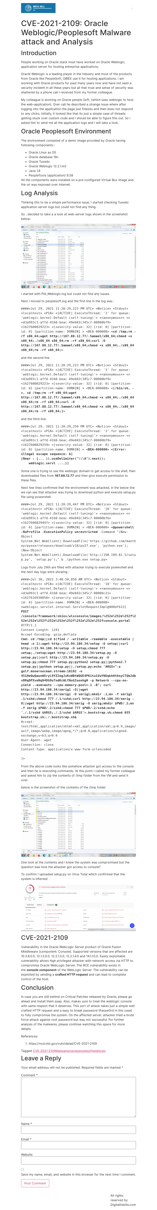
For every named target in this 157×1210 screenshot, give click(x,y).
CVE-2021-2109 (44, 1051)
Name (26, 1123)
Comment (29, 1075)
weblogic (99, 1051)
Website (27, 1154)
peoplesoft (85, 1051)
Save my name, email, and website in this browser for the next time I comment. (78, 1174)
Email (26, 1139)
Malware (62, 1051)
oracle (72, 1051)
